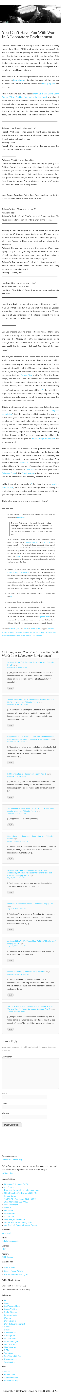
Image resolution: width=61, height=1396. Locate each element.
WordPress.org (11, 1380)
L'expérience (10, 1333)
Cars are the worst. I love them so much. (22, 1190)
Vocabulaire (9, 1362)
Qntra (13, 473)
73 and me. (9, 1216)
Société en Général (12, 1356)
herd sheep (18, 80)
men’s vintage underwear (43, 439)
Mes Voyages (10, 1347)
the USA (47, 542)
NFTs (6, 1350)
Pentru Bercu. (10, 1196)
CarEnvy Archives (12, 1306)
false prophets (48, 84)
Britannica (20, 518)
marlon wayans (51, 632)
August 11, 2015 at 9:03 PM (16, 909)
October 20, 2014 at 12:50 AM (17, 667)
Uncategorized (10, 1359)
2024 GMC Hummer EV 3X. (16, 1184)
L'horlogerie (9, 1335)
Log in (7, 1372)
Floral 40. (8, 1208)
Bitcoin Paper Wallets (13, 1271)
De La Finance (10, 1312)
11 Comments (37, 636)
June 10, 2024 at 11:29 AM (16, 1011)
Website (5, 1113)
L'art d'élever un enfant (14, 1324)
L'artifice (8, 1327)
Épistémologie (10, 1315)
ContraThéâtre (35, 629)
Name (5, 1093)
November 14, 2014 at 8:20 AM (17, 704)
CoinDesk (30, 470)
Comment (7, 1057)
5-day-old (6, 473)
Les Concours (10, 1344)
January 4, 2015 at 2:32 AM (16, 776)
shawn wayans (26, 636)
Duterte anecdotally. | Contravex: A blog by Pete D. (26, 972)
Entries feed (9, 1375)
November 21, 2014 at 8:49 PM (17, 741)
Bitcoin (7, 1303)
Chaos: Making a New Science (18, 572)
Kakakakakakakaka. (11, 1241)
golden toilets (45, 617)
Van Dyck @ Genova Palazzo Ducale (20, 1225)
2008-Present (8, 1257)
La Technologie (11, 1341)
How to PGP (9, 1267)
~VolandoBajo (8, 1173)
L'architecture (10, 1321)
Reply (10, 688)
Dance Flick (26, 375)
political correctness (9, 636)
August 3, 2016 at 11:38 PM (16, 946)
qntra (18, 636)
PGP (4, 1249)
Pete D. (25, 629)
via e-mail (6, 1233)
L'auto (7, 1330)
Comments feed (11, 1378)
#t (5, 1300)
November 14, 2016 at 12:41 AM (18, 974)
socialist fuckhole (32, 542)
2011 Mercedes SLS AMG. (16, 1202)
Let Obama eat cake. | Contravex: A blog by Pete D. (26, 774)
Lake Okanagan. (11, 1205)
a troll (18, 556)
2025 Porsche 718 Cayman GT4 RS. (20, 1193)
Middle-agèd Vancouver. (15, 1219)
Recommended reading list (16, 1274)
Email (5, 1103)
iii (52, 364)
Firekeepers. (9, 1214)
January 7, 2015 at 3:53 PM (16, 813)
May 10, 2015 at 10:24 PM (16, 878)
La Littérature (10, 1338)
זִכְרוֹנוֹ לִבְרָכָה (9, 1187)
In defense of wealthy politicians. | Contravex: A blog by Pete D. (31, 904)
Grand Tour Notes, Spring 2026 (18, 1222)
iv (42, 389)
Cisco (24, 463)
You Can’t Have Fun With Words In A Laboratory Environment (30, 34)
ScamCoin (8, 1353)
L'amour (7, 1318)
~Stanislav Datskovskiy (12, 1160)
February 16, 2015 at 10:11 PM (17, 841)
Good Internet (28, 473)
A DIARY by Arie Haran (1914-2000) (20, 1199)
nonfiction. (8, 1211)
